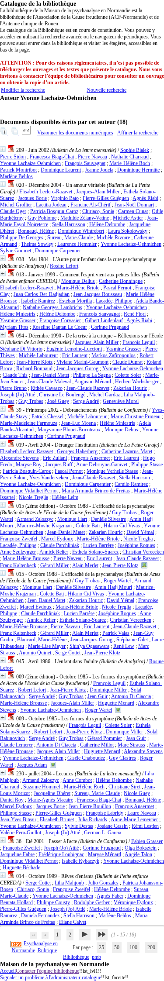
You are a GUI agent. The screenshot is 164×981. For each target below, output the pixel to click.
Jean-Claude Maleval (49, 382)
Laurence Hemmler (77, 244)
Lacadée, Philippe (114, 301)
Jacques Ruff (59, 464)
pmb (96, 957)
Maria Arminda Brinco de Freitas (96, 491)
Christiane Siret (124, 787)
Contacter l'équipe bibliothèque (47, 971)
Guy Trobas (30, 401)
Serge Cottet (67, 653)
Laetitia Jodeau (51, 205)
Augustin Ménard (92, 382)
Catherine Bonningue (121, 281)
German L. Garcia (102, 833)
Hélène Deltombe (107, 224)
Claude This (15, 375)
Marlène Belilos (16, 176)
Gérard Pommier (104, 738)
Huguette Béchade (21, 867)
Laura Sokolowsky (127, 231)
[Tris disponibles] (27, 133)
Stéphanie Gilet (132, 640)
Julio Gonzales (103, 883)
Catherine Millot (97, 745)
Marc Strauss (131, 745)
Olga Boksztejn (141, 848)
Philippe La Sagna (92, 375)
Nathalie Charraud (130, 157)
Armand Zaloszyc (35, 519)
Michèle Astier (128, 218)
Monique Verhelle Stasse (112, 471)
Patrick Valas (115, 633)
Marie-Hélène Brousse (26, 558)
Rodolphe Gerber (92, 902)
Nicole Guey (137, 793)
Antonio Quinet (35, 653)
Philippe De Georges (21, 237)
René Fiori (135, 314)
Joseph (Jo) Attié (17, 395)
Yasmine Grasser (17, 320)
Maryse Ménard (104, 854)
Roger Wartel (117, 581)
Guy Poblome (42, 218)
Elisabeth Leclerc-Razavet (45, 192)
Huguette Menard (116, 703)
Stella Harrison (134, 478)
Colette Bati (88, 526)
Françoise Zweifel (18, 539)
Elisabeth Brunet (57, 819)
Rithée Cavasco (47, 388)
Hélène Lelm (65, 497)
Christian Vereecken (143, 552)
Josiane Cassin (112, 826)
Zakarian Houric (130, 388)
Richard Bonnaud (34, 368)
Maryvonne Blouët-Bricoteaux (69, 430)
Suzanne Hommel (41, 787)
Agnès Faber (110, 896)
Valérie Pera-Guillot (20, 833)
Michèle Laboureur (38, 355)
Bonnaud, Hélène (36, 231)
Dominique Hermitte (138, 170)
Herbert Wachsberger (137, 382)
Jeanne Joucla (99, 170)
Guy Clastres (122, 758)
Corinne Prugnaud (110, 327)
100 (133, 947)
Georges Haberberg (77, 451)
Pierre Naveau (92, 157)
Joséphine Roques (136, 545)
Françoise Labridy (104, 813)
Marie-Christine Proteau (136, 416)
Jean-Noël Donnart (134, 205)
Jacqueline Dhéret (52, 793)
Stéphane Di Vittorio (21, 349)
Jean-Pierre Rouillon (90, 806)
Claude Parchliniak (59, 545)
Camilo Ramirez (131, 484)
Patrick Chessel (47, 416)
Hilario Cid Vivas (122, 526)
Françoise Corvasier (60, 320)
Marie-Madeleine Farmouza (28, 423)
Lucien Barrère (98, 545)
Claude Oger (13, 211)
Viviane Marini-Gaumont (82, 362)
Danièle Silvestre (108, 519)
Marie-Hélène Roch (129, 163)
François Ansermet (90, 458)
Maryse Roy (29, 464)
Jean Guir (97, 696)
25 (101, 947)
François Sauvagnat (85, 163)
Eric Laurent (74, 355)
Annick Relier (53, 552)
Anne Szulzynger (18, 552)
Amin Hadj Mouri (113, 587)
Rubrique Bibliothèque (64, 953)
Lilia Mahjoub (69, 883)
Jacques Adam (32, 765)
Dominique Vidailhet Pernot (29, 491)
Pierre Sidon (13, 157)
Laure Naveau (141, 813)
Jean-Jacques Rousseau (97, 294)
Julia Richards (92, 819)
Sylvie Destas (79, 826)
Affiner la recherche (137, 133)
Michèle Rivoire (113, 237)
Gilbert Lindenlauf (104, 320)
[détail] (3, 149)
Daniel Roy (12, 800)
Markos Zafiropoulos (113, 355)
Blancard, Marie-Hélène (41, 640)
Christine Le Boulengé (62, 395)
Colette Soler (128, 375)
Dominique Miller (108, 690)
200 (151, 947)
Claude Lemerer (16, 745)
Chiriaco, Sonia (98, 211)
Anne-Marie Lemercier (134, 819)
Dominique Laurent (61, 170)
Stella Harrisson (68, 224)
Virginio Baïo (65, 198)
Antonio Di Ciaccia (131, 696)
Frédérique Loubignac (61, 854)
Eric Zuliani (55, 458)
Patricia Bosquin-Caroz (54, 211)
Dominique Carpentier (58, 251)
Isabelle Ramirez (38, 301)
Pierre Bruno (13, 388)
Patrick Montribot (18, 170)
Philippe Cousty (53, 902)
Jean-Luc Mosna (78, 423)
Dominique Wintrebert (81, 231)
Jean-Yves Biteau (18, 819)
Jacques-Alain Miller (97, 192)
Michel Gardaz (104, 395)
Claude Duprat (127, 362)
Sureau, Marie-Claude (70, 237)
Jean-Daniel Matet (50, 375)
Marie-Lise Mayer (47, 646)
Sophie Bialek (134, 150)
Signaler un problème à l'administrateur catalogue (50, 977)
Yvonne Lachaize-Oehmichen (30, 163)
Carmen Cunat (133, 211)
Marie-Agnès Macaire (50, 800)
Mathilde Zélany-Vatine (84, 218)
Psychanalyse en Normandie (35, 946)
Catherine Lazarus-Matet (126, 451)
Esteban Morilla (75, 301)
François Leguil (138, 342)
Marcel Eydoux (57, 539)
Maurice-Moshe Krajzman (44, 526)
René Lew (123, 646)
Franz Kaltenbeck (18, 565)
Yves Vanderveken (48, 478)
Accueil (8, 971)
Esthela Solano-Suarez (95, 552)
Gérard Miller (54, 565)
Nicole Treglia (33, 497)
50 (116, 947)
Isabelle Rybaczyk (80, 861)
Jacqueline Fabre (17, 854)
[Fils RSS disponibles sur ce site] (16, 943)
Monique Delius (78, 281)
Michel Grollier (16, 205)
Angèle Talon (138, 854)
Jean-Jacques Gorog (77, 368)
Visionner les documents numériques (75, 133)
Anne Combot (77, 780)
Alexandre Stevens (19, 458)
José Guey (58, 401)
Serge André (86, 401)
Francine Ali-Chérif (90, 205)
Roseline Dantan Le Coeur (59, 327)
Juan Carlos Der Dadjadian (42, 294)
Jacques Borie (32, 198)
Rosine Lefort (64, 266)
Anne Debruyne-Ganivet (101, 464)
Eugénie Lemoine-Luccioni (74, 349)
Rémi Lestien (145, 826)
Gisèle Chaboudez (86, 758)
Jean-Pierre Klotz (34, 362)
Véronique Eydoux (133, 902)
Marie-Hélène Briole (78, 288)
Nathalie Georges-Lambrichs (52, 307)
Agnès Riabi (145, 198)
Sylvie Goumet (15, 251)
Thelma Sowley (37, 244)
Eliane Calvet (72, 922)
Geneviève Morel (121, 401)
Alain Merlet (85, 565)
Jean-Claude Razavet (87, 388)
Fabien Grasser (147, 841)
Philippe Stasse (147, 464)
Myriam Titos (14, 327)
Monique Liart (72, 519)
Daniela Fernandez (40, 915)
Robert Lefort (32, 690)
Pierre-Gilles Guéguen (106, 198)
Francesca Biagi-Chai (52, 157)
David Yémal (140, 532)
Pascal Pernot (117, 288)
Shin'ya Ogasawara (89, 646)
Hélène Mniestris (17, 314)
